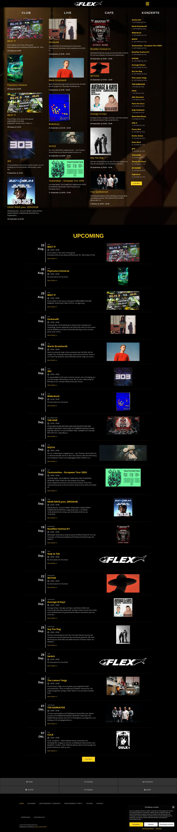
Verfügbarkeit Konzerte (50, 803)
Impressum (159, 828)
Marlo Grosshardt (57, 80)
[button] (173, 807)
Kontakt (99, 803)
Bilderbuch (54, 124)
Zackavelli (54, 42)
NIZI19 (52, 146)
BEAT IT (11, 41)
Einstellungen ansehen (166, 824)
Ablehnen (151, 824)
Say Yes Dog (96, 158)
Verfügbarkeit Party (73, 803)
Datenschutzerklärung (148, 828)
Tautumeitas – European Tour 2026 (66, 181)
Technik (89, 803)
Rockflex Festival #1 (100, 49)
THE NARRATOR (99, 192)
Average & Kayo (98, 114)
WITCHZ (94, 76)
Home (21, 803)
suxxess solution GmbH (40, 826)
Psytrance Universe (17, 85)
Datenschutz (39, 817)
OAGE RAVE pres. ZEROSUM (22, 207)
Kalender (31, 803)
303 (9, 161)
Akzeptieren (136, 824)
